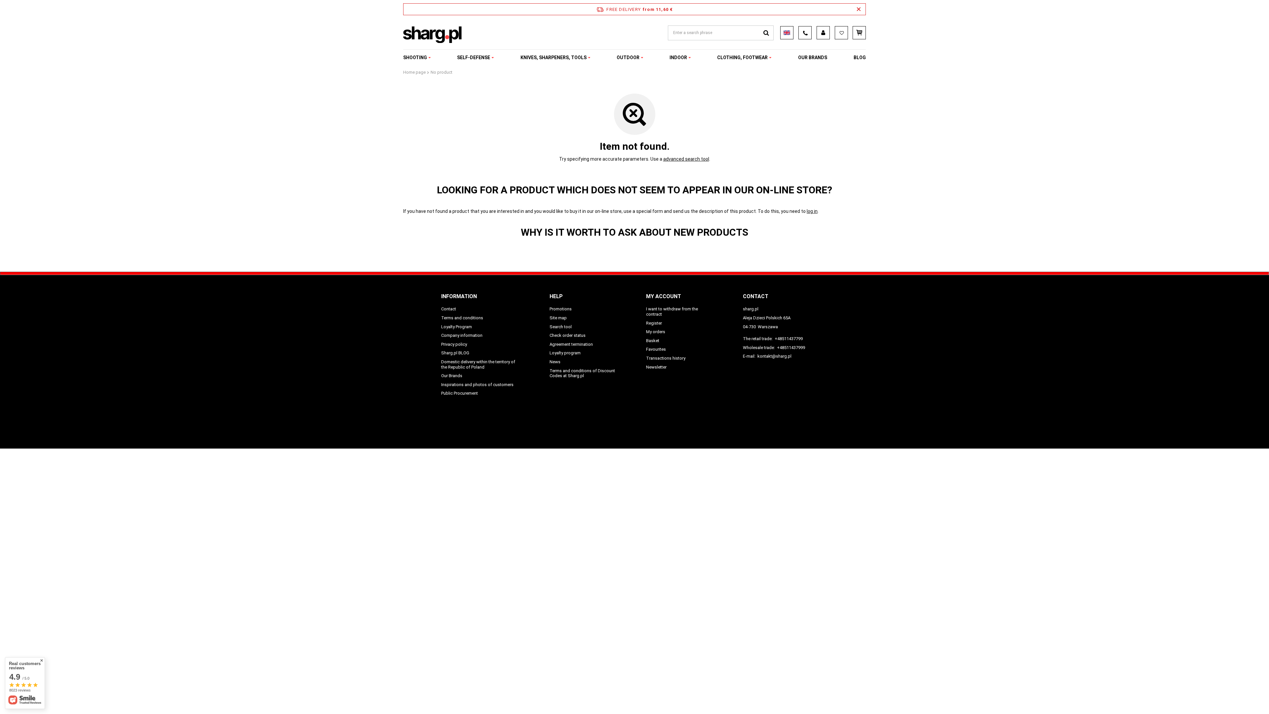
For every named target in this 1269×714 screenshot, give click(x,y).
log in (812, 211)
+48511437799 (789, 338)
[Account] (823, 32)
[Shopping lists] (841, 32)
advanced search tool (686, 159)
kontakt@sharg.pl (774, 356)
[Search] (766, 32)
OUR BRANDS (812, 57)
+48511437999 (791, 347)
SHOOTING (415, 57)
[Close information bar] (859, 9)
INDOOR (678, 57)
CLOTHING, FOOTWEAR (742, 57)
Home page (414, 72)
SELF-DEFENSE (473, 57)
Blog (860, 57)
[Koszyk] (859, 32)
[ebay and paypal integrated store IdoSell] (824, 431)
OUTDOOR (628, 57)
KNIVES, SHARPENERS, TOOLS (553, 57)
